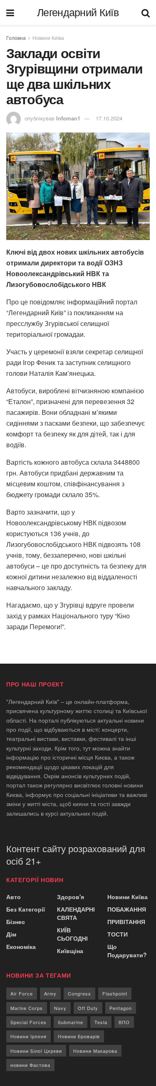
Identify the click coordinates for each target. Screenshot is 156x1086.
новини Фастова (30, 1064)
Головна (16, 37)
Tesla (100, 1022)
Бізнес (15, 921)
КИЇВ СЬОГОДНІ (72, 934)
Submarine (70, 1022)
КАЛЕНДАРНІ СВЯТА (76, 913)
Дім (11, 934)
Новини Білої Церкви (36, 1050)
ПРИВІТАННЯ (126, 921)
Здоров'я (70, 896)
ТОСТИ (117, 934)
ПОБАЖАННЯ (126, 909)
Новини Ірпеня (28, 1036)
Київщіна (70, 950)
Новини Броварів (79, 1036)
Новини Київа (48, 37)
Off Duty (88, 1008)
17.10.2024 (109, 118)
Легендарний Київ (78, 12)
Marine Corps (26, 1008)
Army (50, 993)
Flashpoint (114, 993)
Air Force (21, 993)
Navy (60, 1008)
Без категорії (25, 909)
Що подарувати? (127, 950)
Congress (79, 993)
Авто (13, 896)
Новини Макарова (95, 1050)
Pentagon (120, 1008)
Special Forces (28, 1022)
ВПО (124, 1022)
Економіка (21, 946)
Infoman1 (68, 118)
